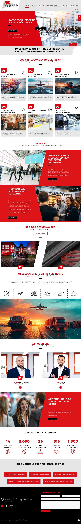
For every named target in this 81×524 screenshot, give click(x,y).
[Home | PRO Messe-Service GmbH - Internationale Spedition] (40, 319)
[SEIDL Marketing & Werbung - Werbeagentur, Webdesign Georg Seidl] (79, 519)
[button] (76, 3)
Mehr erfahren (12, 30)
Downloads (4, 520)
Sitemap (25, 520)
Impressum (11, 520)
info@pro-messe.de (28, 499)
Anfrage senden (46, 511)
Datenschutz (18, 520)
